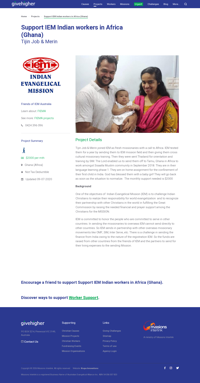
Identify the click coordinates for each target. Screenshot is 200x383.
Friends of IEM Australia (36, 104)
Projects (98, 4)
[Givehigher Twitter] (177, 368)
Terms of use (109, 346)
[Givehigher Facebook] (165, 368)
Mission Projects (70, 336)
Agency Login (110, 351)
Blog (166, 4)
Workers (111, 4)
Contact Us (31, 342)
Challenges (153, 4)
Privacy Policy (110, 341)
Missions (124, 4)
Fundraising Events (71, 346)
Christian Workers (71, 341)
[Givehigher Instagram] (171, 368)
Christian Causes (70, 331)
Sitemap (107, 336)
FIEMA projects (44, 118)
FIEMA (42, 111)
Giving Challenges (112, 331)
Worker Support (83, 298)
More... (176, 4)
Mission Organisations (73, 351)
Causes (85, 4)
